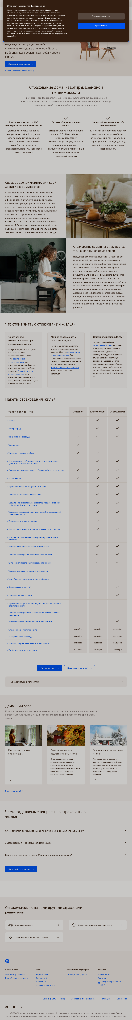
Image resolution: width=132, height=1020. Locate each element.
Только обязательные (101, 16)
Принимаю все (101, 26)
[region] (66, 21)
